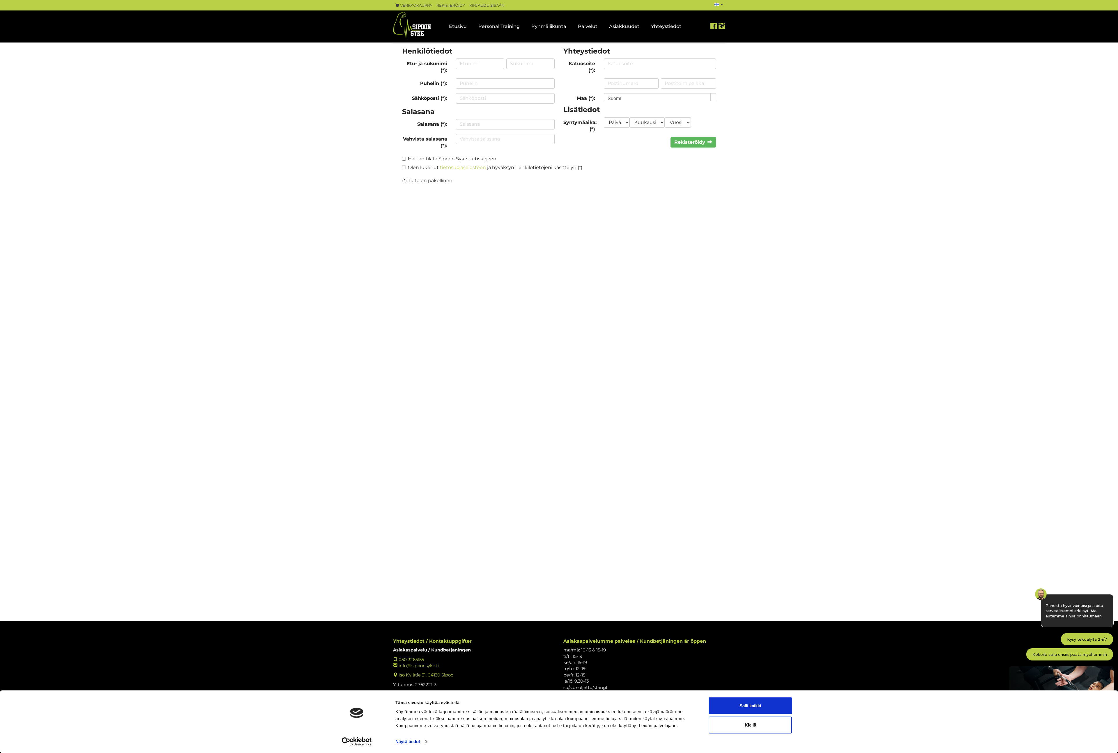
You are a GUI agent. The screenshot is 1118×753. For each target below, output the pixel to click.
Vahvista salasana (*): (425, 142)
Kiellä (750, 724)
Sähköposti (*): (429, 98)
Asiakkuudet (624, 26)
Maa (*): (586, 98)
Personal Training (499, 26)
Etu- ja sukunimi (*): (427, 67)
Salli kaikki (750, 705)
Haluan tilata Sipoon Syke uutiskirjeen (452, 158)
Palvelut (587, 26)
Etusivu (458, 26)
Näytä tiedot (407, 741)
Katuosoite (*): (582, 67)
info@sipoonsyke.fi (418, 665)
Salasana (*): (432, 124)
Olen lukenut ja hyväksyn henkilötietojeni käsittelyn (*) (495, 167)
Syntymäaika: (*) (580, 126)
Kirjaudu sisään (487, 5)
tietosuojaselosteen (463, 167)
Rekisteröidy (450, 5)
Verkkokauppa (415, 5)
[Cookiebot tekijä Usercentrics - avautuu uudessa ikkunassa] (356, 741)
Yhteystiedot (666, 26)
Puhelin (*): (433, 83)
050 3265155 (410, 659)
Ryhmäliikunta (548, 26)
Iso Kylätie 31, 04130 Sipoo (425, 675)
